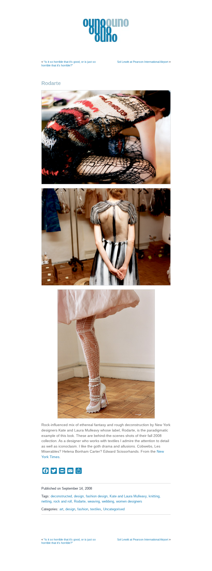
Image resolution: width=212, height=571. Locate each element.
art (61, 509)
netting (46, 501)
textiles (95, 509)
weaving (94, 501)
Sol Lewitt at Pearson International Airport (142, 61)
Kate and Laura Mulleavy (128, 496)
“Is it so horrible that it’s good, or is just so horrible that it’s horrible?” (68, 63)
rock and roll (63, 501)
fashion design (97, 496)
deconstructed (61, 496)
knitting (154, 496)
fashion (82, 509)
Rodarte (80, 501)
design (79, 496)
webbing (108, 501)
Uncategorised (114, 509)
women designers (129, 501)
